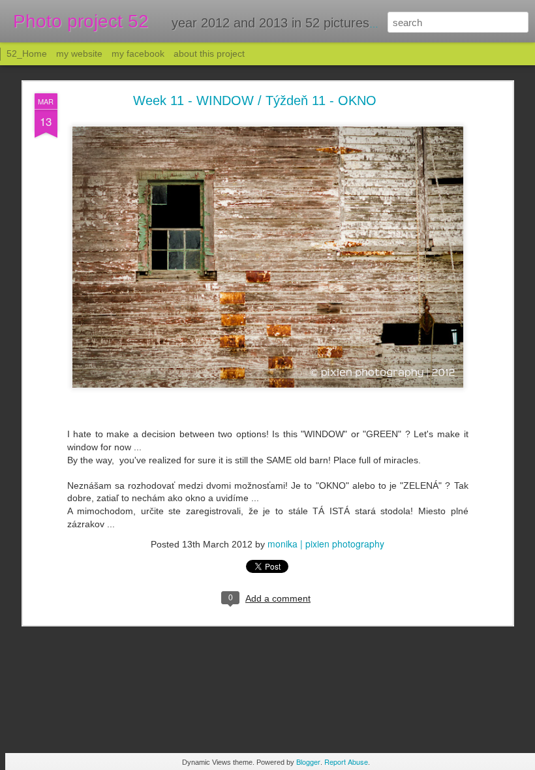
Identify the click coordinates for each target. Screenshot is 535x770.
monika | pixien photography (326, 543)
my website (79, 53)
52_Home (27, 53)
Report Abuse (346, 761)
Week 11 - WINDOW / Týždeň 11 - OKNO (254, 100)
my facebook (138, 53)
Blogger (308, 761)
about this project (209, 53)
